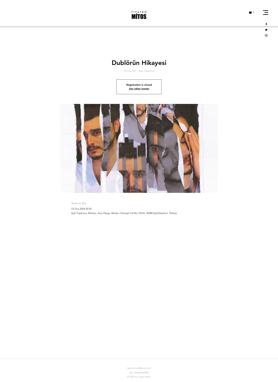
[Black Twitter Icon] (266, 29)
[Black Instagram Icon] (266, 35)
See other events (139, 88)
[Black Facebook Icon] (266, 24)
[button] (265, 12)
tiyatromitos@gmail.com (139, 368)
